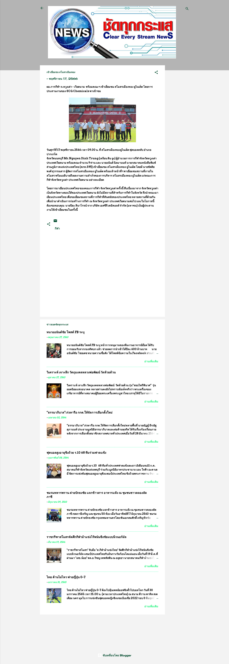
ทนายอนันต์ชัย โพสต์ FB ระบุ (65, 332)
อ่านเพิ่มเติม (151, 361)
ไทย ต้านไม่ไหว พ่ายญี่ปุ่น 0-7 (66, 577)
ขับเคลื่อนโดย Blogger (116, 655)
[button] (156, 72)
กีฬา (57, 228)
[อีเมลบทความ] (55, 221)
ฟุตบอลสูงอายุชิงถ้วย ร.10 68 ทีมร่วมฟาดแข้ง (76, 452)
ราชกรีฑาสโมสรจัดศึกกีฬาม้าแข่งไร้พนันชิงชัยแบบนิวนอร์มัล (86, 537)
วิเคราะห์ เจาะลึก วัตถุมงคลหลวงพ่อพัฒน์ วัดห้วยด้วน (81, 372)
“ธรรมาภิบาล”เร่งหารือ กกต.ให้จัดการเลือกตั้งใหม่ (79, 412)
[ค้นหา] (187, 9)
